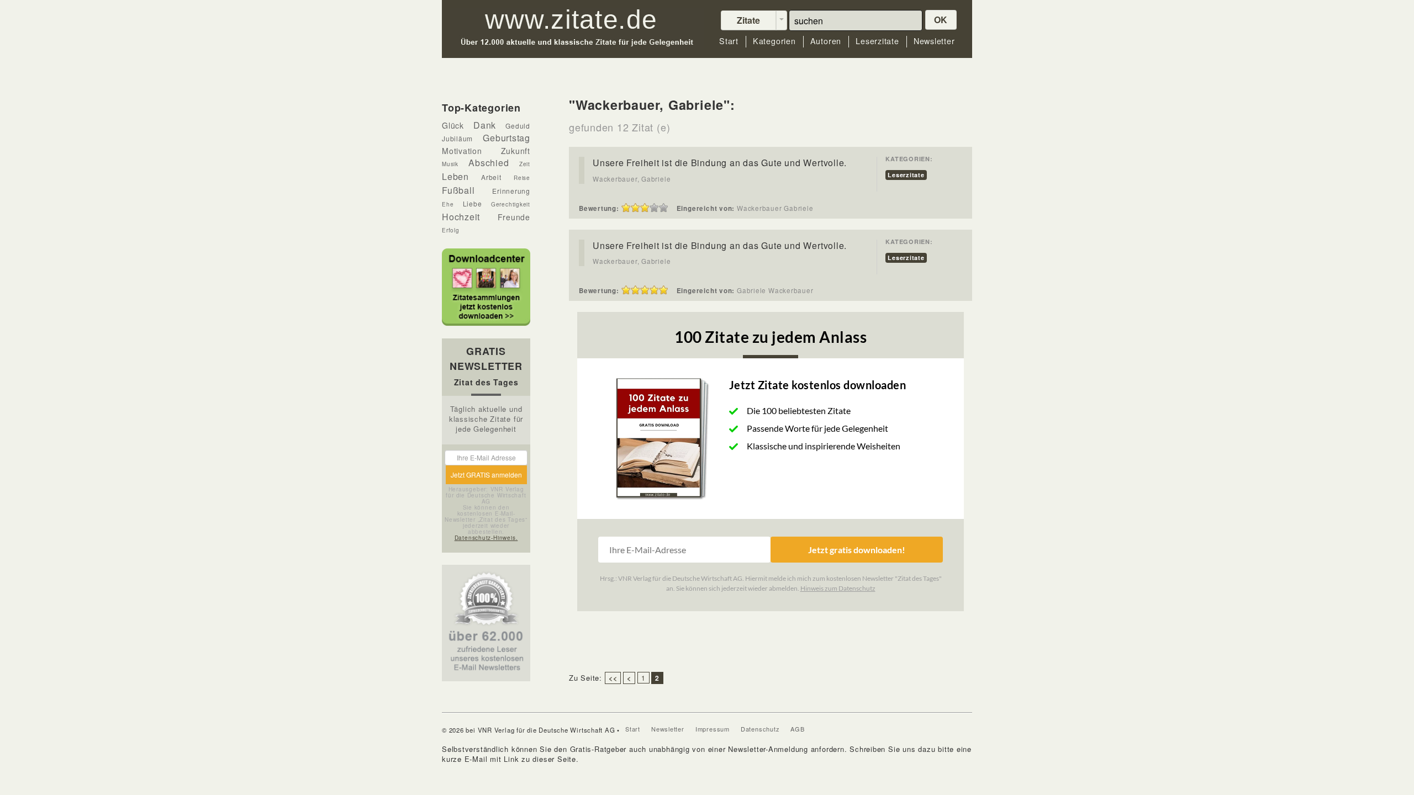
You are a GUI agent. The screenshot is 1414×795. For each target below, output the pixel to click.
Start (728, 41)
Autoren (825, 41)
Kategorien (774, 41)
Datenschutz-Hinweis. (486, 538)
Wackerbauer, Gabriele (632, 178)
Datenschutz (760, 728)
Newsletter (934, 41)
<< (613, 678)
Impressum (712, 728)
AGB (797, 728)
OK (941, 19)
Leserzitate (877, 41)
